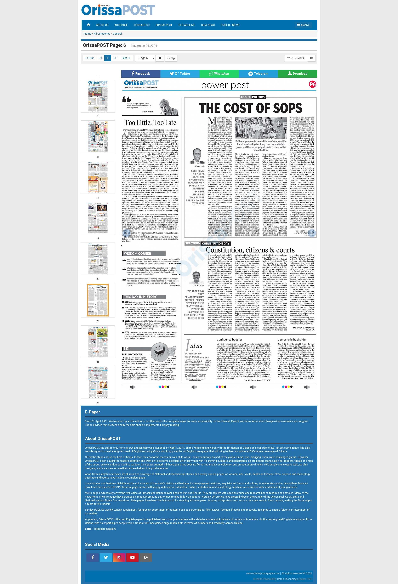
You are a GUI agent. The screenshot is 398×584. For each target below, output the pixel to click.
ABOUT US (102, 25)
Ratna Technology (287, 579)
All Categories (102, 33)
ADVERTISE (121, 25)
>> (115, 57)
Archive (304, 25)
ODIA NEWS (208, 25)
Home (87, 33)
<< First (89, 57)
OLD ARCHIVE (186, 25)
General (117, 33)
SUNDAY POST (164, 25)
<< (100, 57)
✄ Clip (171, 58)
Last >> (126, 57)
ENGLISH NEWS (230, 25)
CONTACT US (141, 25)
